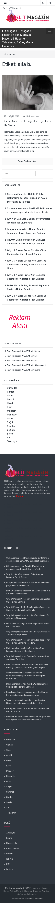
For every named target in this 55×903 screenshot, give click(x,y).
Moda (10, 418)
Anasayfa (10, 833)
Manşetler (12, 414)
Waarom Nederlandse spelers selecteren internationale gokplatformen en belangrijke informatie (25, 676)
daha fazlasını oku (27, 161)
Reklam (9, 854)
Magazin (11, 411)
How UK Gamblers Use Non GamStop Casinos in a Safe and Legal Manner (28, 592)
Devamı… (20, 496)
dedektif (8, 504)
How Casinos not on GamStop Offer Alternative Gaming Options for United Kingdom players (27, 666)
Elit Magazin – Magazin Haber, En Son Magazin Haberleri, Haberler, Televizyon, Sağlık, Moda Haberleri (17, 38)
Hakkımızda (11, 843)
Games (10, 391)
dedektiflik (18, 504)
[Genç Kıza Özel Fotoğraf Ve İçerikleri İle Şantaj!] (27, 92)
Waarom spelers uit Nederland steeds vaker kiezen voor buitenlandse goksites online (25, 701)
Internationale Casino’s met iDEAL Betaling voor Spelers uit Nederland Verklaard (27, 685)
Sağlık (10, 422)
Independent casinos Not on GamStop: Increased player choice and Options (28, 584)
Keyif (9, 407)
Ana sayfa (9, 54)
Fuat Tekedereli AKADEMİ (18, 351)
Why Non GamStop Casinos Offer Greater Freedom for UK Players (24, 575)
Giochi (10, 399)
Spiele (10, 433)
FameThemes (18, 898)
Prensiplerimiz (12, 848)
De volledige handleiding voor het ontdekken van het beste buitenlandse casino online (27, 693)
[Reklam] (20, 321)
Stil (8, 437)
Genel (10, 395)
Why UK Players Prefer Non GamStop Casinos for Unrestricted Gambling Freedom (28, 641)
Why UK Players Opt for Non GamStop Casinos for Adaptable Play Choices (28, 633)
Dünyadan (12, 388)
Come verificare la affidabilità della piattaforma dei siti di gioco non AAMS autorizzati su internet (27, 198)
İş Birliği (9, 859)
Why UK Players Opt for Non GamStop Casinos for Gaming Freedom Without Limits (26, 264)
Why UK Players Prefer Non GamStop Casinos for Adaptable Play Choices (28, 616)
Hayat (10, 403)
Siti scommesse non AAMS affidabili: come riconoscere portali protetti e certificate (25, 567)
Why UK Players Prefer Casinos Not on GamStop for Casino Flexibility (27, 657)
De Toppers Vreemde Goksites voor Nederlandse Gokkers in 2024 (27, 710)
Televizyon (12, 441)
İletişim (9, 869)
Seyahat (11, 426)
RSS (8, 864)
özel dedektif (31, 504)
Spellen (11, 430)
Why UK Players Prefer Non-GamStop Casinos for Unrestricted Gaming (28, 600)
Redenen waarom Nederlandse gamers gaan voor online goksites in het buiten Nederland (28, 718)
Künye (9, 838)
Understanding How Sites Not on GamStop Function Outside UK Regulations (25, 649)
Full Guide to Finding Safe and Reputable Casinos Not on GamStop (28, 625)
